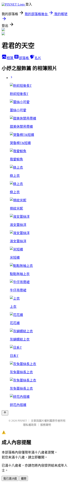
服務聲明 (45, 424)
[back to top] (5, 412)
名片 (38, 58)
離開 (23, 478)
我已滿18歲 (10, 478)
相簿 (10, 58)
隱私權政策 (29, 424)
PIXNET (22, 420)
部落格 (24, 58)
